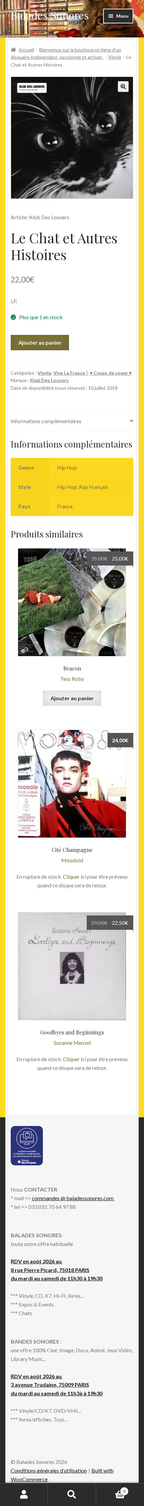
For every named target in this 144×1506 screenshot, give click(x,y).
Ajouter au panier (40, 342)
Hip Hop (67, 467)
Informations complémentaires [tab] (46, 421)
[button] (123, 86)
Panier (111, 1489)
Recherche (72, 1494)
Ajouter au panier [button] (72, 698)
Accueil (26, 49)
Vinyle (114, 57)
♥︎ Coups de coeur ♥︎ (111, 373)
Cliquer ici (74, 876)
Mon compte (24, 1494)
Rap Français (93, 487)
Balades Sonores (50, 15)
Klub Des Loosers (49, 380)
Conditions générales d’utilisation (49, 1470)
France (65, 506)
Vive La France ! (70, 373)
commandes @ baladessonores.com (73, 1198)
